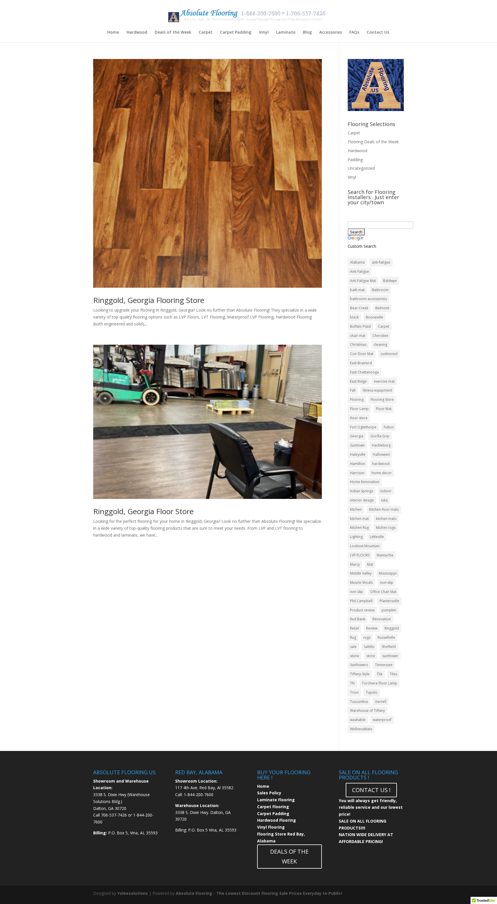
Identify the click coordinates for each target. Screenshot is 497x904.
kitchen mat (359, 518)
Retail (354, 628)
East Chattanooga (364, 372)
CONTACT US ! (371, 790)
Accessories (330, 32)
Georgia (356, 436)
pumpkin (389, 610)
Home (113, 32)
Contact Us (378, 32)
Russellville (386, 637)
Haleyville (358, 454)
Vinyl (264, 32)
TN (352, 683)
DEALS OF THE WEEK (289, 856)
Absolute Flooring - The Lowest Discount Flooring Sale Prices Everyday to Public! (259, 893)
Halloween (381, 454)
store (370, 655)
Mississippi (388, 573)
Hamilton (357, 463)
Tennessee (384, 664)
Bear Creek (359, 308)
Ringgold (392, 628)
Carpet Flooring (273, 806)
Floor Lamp (359, 408)
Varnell (380, 701)
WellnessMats (361, 728)
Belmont (382, 308)
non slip (356, 591)
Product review (362, 610)
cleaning (380, 344)
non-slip (386, 582)
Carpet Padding (235, 32)
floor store (359, 417)
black (354, 317)
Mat (370, 564)
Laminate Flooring (276, 799)
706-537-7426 (114, 815)
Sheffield (389, 646)
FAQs (354, 32)
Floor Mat (383, 408)
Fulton (389, 427)
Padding (355, 159)
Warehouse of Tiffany (367, 710)
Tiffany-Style (360, 674)
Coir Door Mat (361, 353)
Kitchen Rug (359, 527)
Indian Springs (361, 491)
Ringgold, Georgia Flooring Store (148, 300)
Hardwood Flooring (276, 820)
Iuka (384, 500)
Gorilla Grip (379, 436)
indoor (385, 491)
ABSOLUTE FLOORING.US (124, 772)
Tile (380, 674)
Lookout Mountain (365, 545)
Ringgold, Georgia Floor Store (143, 511)
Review (371, 628)
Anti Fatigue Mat (363, 280)
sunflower (390, 655)
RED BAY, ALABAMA (198, 772)
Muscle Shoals (361, 582)
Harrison (357, 472)
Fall (352, 390)
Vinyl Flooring (271, 827)
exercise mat (384, 381)
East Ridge (358, 381)
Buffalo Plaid (360, 326)
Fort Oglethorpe (363, 427)
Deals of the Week (173, 32)
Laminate (285, 32)
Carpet (206, 32)
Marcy (355, 564)
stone (354, 655)
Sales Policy (269, 793)
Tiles (393, 674)
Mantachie (385, 555)
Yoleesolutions (132, 893)
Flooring (357, 399)
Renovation (381, 619)
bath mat (357, 289)
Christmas (358, 344)
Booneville (374, 317)
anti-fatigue (381, 262)
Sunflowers (359, 664)
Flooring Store (382, 399)
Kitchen (356, 509)
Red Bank (357, 619)
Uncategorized (361, 168)
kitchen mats (386, 518)
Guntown (357, 445)
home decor (382, 472)
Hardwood (137, 32)
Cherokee (380, 335)
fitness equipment (377, 390)
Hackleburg (381, 445)
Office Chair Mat (383, 591)
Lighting (356, 536)
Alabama (357, 262)
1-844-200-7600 (198, 794)
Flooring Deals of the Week (373, 141)
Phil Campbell (361, 600)
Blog (307, 32)
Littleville (377, 536)
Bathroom (380, 289)
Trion (354, 692)
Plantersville (389, 600)
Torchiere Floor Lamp (379, 683)
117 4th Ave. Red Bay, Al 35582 (204, 787)
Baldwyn (390, 280)
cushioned (389, 353)
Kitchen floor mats (384, 509)
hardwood (380, 463)
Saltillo (369, 646)
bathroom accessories (368, 298)
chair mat (357, 335)
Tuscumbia (359, 701)
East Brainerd (361, 363)
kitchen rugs (385, 527)
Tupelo (371, 692)
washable (358, 719)
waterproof (382, 719)
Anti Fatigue (359, 271)
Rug (353, 637)
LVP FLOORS (360, 555)
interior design (362, 500)
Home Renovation (364, 481)
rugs (366, 637)
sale (353, 646)
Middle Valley (361, 573)
